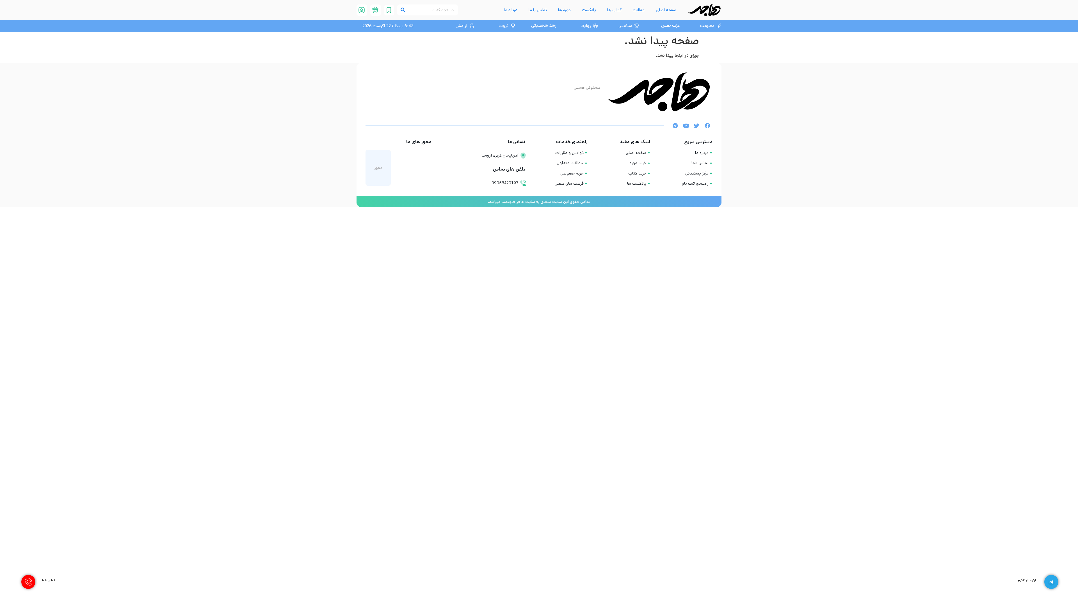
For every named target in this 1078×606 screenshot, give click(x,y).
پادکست (589, 10)
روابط (586, 25)
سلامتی (625, 25)
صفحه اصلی (666, 10)
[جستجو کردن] (402, 9)
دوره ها (564, 10)
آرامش (461, 25)
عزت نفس (670, 25)
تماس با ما (538, 10)
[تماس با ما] (28, 582)
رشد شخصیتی (543, 25)
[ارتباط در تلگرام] (1051, 582)
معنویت (707, 25)
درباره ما (510, 10)
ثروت (503, 25)
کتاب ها (614, 10)
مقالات (639, 10)
